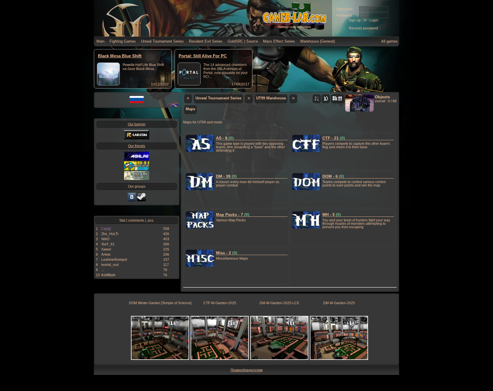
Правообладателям (246, 370)
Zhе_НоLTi (109, 234)
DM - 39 (226, 176)
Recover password (363, 28)
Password (344, 15)
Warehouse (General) (317, 41)
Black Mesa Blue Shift (120, 55)
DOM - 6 (333, 176)
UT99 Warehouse (271, 98)
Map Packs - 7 (232, 214)
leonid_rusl (110, 265)
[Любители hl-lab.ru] (141, 201)
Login (373, 20)
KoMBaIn (108, 275)
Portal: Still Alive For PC (203, 55)
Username (344, 9)
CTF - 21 (333, 138)
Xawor (106, 249)
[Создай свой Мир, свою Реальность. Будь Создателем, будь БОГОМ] (136, 169)
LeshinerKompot (114, 260)
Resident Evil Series (206, 41)
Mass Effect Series (279, 41)
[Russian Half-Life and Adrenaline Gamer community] (136, 159)
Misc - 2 (226, 252)
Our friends (136, 146)
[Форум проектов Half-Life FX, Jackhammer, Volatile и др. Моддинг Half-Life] (136, 179)
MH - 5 (331, 214)
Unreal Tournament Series (162, 41)
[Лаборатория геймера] (132, 201)
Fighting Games (123, 41)
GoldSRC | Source (243, 41)
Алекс (106, 254)
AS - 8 (225, 138)
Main (100, 41)
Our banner (137, 124)
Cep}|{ (106, 229)
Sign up (355, 20)
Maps (190, 109)
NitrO (105, 239)
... (102, 270)
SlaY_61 (108, 244)
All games (389, 41)
